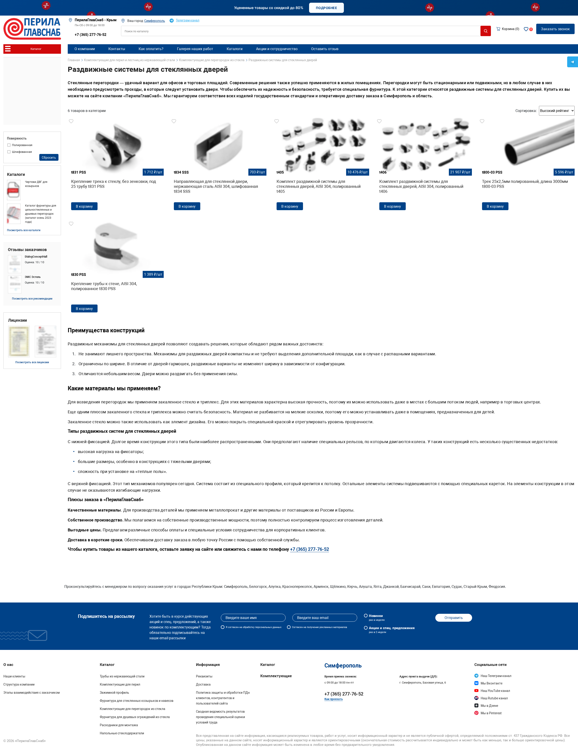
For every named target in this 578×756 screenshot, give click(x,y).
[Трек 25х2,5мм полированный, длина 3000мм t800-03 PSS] (527, 166)
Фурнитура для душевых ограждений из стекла (135, 717)
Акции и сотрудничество (277, 49)
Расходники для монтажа (119, 725)
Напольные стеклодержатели (122, 733)
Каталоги (16, 174)
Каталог (267, 664)
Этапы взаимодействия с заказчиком (31, 692)
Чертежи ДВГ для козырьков (36, 184)
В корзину (84, 206)
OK (449, 746)
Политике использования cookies (380, 748)
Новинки (377, 617)
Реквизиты (204, 676)
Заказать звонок (555, 29)
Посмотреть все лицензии (32, 362)
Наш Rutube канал (494, 698)
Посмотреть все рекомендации (32, 298)
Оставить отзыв (324, 49)
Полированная (22, 145)
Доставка (203, 684)
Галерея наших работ (195, 49)
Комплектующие (276, 676)
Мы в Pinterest (491, 713)
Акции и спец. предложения (392, 630)
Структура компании (19, 684)
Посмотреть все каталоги (23, 230)
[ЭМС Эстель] (32, 284)
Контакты (116, 49)
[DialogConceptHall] (32, 264)
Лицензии (17, 320)
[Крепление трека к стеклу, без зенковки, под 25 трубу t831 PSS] (116, 166)
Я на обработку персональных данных (253, 627)
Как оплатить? (151, 49)
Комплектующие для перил (120, 684)
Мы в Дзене (489, 705)
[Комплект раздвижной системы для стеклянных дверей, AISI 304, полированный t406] (424, 166)
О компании (85, 49)
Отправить (454, 618)
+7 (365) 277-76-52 (90, 35)
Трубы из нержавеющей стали (122, 676)
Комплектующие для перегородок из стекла (132, 709)
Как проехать (333, 699)
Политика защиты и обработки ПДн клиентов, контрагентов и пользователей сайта (223, 698)
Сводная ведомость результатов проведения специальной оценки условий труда (220, 717)
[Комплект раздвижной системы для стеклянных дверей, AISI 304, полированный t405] (321, 166)
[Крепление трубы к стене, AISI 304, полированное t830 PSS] (116, 268)
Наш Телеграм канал (496, 676)
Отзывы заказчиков (27, 250)
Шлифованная (22, 152)
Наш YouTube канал (495, 691)
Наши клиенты (14, 676)
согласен (233, 627)
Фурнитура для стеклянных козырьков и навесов (136, 700)
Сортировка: (526, 111)
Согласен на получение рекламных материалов (319, 627)
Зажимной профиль (114, 692)
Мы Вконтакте (491, 683)
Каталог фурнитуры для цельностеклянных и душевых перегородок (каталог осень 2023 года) (40, 213)
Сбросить (49, 157)
